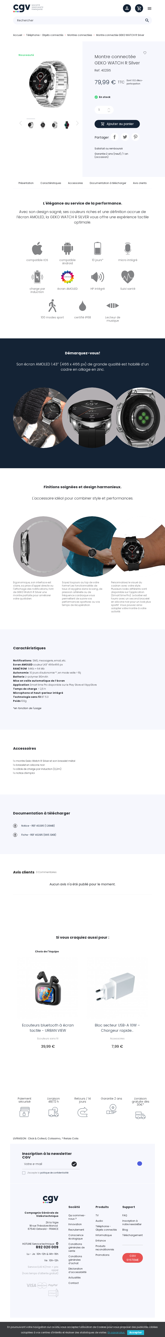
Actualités (74, 1277)
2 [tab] (84, 1056)
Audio (99, 1221)
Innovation (75, 1224)
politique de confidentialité (54, 1172)
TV (97, 1215)
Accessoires (75, 183)
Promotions (102, 1255)
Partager (114, 137)
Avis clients (140, 183)
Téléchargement (132, 1235)
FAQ (124, 1215)
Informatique (104, 1235)
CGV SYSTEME (133, 1258)
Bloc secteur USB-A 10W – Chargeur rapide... (117, 1028)
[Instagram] (99, 1161)
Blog (125, 1229)
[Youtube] (88, 1166)
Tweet (125, 137)
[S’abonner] (74, 1164)
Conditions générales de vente (76, 1247)
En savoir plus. (116, 1332)
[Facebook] (88, 1161)
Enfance (101, 1240)
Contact (73, 1283)
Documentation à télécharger (108, 183)
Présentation (26, 183)
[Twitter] (110, 1161)
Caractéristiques (50, 183)
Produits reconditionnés (105, 1247)
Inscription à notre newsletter (131, 1222)
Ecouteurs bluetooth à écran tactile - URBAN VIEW (48, 1028)
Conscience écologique (75, 1236)
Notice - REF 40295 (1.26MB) (38, 825)
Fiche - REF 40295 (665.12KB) (38, 834)
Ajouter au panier (120, 124)
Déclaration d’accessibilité (77, 1270)
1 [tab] (80, 1056)
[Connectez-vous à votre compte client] (127, 8)
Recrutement (76, 1229)
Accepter (135, 1332)
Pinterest (135, 137)
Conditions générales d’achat (75, 1260)
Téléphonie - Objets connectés (106, 1228)
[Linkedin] (99, 1166)
